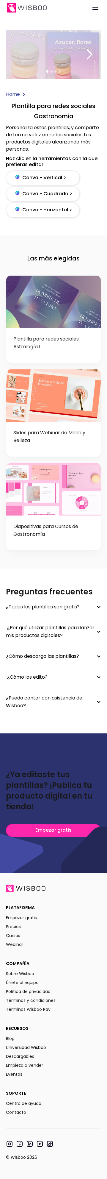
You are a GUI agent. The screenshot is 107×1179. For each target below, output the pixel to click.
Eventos (14, 1074)
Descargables (20, 1056)
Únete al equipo (22, 983)
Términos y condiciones (31, 1000)
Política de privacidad (28, 991)
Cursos (13, 935)
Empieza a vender (24, 1065)
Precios (13, 927)
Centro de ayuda (23, 1103)
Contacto (16, 1112)
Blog (10, 1038)
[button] (89, 54)
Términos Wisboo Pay (28, 1009)
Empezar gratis (53, 830)
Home (13, 94)
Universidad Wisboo (26, 1047)
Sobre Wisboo (20, 974)
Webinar (14, 944)
